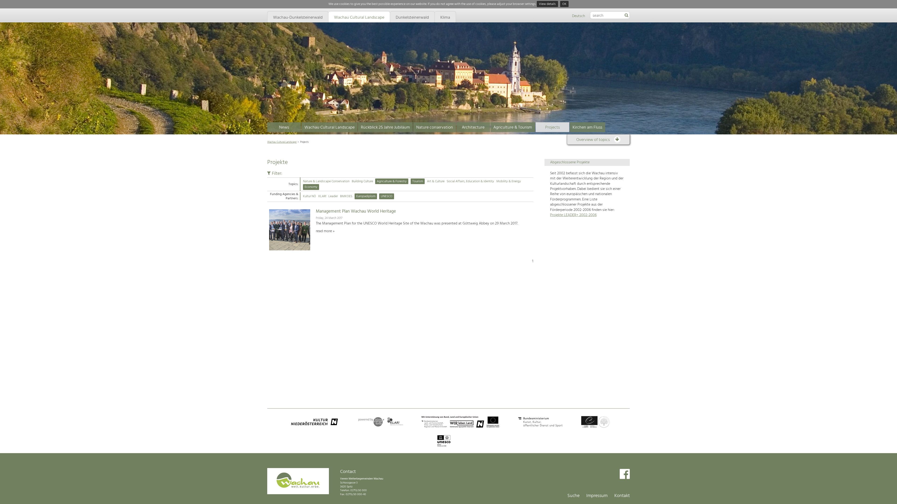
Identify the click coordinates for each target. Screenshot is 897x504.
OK (564, 4)
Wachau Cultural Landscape (329, 127)
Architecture (473, 127)
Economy (311, 187)
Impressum (597, 496)
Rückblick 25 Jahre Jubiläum (385, 127)
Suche (573, 496)
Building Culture (362, 181)
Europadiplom (365, 196)
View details (547, 4)
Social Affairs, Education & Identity (470, 181)
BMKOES (346, 196)
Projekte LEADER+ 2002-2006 (573, 215)
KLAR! (322, 196)
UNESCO (386, 196)
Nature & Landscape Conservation (326, 181)
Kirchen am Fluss (587, 127)
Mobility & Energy (508, 181)
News (284, 127)
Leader (333, 196)
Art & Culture (436, 181)
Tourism (417, 181)
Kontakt (622, 496)
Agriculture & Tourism (512, 127)
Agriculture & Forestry (392, 181)
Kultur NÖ (309, 196)
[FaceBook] (625, 474)
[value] (626, 16)
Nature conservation (434, 127)
